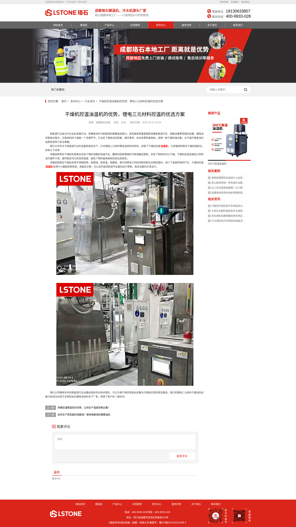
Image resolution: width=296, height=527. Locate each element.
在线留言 (235, 2)
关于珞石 (212, 25)
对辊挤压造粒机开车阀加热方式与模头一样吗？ (236, 205)
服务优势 (186, 25)
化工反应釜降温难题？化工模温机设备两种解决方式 (239, 187)
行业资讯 (90, 101)
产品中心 (109, 25)
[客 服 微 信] (239, 516)
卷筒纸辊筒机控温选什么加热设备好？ (231, 177)
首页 (63, 101)
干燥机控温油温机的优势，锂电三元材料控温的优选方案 (131, 101)
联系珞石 (246, 2)
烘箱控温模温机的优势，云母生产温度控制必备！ (84, 407)
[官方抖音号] (215, 516)
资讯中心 (161, 25)
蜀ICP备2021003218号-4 (172, 522)
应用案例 (135, 25)
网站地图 (224, 2)
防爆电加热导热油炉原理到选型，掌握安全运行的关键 (240, 192)
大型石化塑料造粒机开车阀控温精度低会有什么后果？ (240, 210)
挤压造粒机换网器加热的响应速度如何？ (233, 215)
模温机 (83, 25)
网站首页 (58, 25)
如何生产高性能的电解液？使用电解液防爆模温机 (84, 414)
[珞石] (66, 16)
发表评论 (181, 456)
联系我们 (238, 25)
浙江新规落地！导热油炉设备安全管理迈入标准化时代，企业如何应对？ (249, 182)
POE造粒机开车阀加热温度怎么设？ (230, 220)
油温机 (164, 146)
